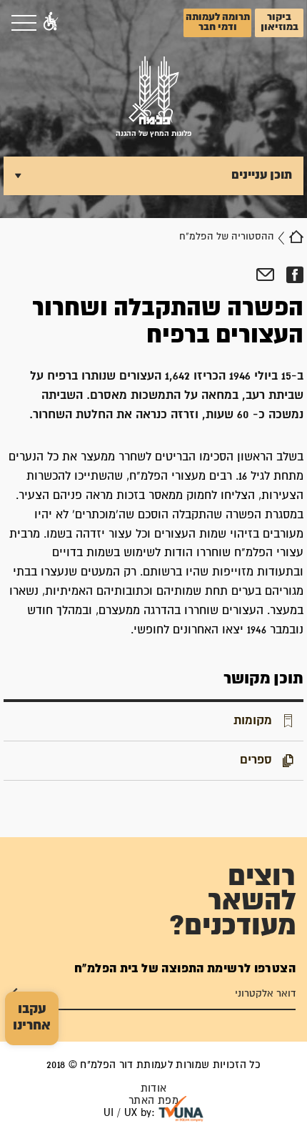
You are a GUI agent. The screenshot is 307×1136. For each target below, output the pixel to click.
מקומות (252, 721)
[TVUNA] (180, 1109)
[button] (50, 23)
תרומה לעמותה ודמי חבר (218, 22)
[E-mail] (265, 275)
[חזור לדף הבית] (296, 236)
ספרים (256, 760)
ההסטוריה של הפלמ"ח (226, 236)
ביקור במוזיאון (279, 22)
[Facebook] (294, 275)
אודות (154, 1088)
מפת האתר (153, 1100)
